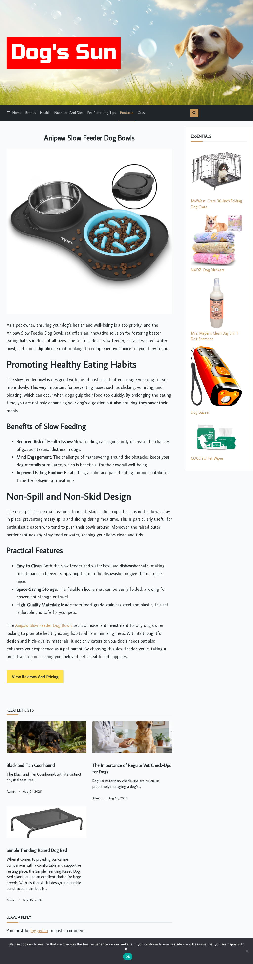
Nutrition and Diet (69, 112)
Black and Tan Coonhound (31, 765)
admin (11, 791)
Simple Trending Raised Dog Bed (37, 850)
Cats (141, 112)
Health (45, 112)
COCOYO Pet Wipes (207, 458)
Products (127, 112)
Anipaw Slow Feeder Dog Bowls (43, 625)
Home (16, 112)
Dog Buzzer (200, 412)
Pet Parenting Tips (101, 112)
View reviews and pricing (35, 676)
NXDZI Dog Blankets (208, 270)
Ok (128, 957)
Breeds (30, 112)
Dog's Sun (64, 52)
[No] (246, 950)
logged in (39, 930)
